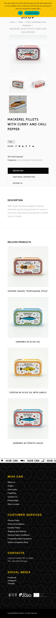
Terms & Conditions (16, 524)
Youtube (11, 583)
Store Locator (13, 504)
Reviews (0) (18, 183)
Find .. (11, 142)
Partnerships (13, 500)
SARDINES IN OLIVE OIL (28, 342)
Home (12, 22)
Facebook (12, 577)
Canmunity (12, 489)
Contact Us (12, 497)
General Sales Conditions (18, 535)
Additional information (24, 177)
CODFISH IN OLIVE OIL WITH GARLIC (28, 392)
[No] (52, 8)
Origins (11, 486)
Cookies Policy (14, 528)
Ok (20, 13)
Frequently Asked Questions (20, 539)
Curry (28, 22)
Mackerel (26, 25)
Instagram (12, 580)
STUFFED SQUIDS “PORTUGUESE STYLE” (28, 291)
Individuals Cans (39, 22)
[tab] (28, 171)
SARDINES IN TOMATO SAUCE (28, 443)
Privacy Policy (13, 520)
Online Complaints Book (18, 542)
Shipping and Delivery (17, 531)
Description (18, 170)
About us (11, 482)
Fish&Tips (12, 493)
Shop (20, 22)
